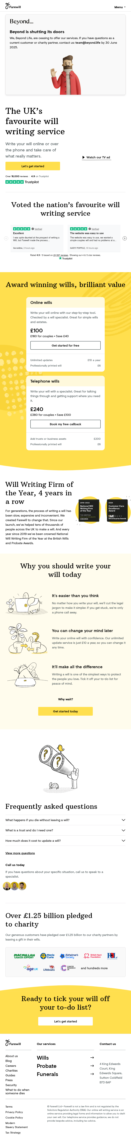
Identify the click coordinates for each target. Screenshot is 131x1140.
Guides (10, 1075)
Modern (16, 1125)
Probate (47, 1065)
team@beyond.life (87, 42)
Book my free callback (65, 424)
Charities (11, 1070)
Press (9, 1080)
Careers (10, 1065)
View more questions (20, 853)
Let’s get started (32, 166)
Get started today (65, 711)
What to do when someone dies (17, 1091)
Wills (43, 1057)
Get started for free (65, 345)
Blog (8, 1060)
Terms (8, 1106)
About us (11, 1056)
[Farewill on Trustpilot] (22, 181)
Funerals (47, 1074)
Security (11, 1085)
